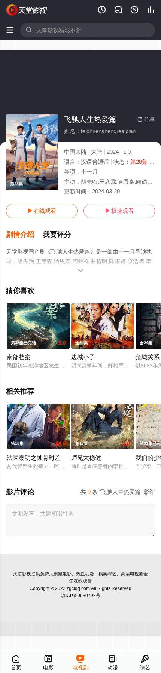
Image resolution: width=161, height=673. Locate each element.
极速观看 (119, 211)
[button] (24, 234)
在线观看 (41, 211)
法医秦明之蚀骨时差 (34, 457)
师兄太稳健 (86, 457)
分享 (146, 119)
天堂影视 (22, 573)
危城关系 (148, 357)
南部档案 (19, 357)
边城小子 (83, 357)
